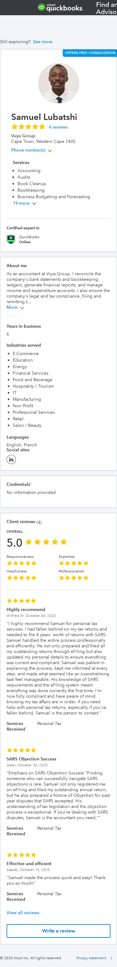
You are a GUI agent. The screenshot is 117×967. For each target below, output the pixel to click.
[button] (39, 126)
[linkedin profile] (11, 461)
